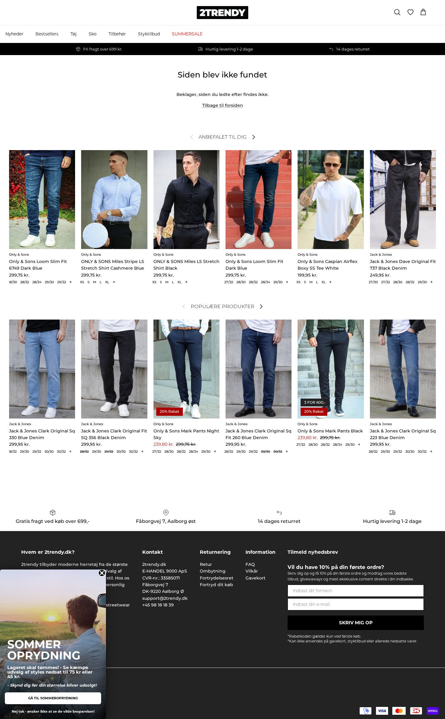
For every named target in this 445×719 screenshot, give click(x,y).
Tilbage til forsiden (222, 105)
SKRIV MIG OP (356, 622)
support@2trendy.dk (165, 598)
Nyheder (14, 34)
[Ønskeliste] (410, 12)
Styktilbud (149, 34)
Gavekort (255, 578)
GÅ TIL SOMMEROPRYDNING (53, 698)
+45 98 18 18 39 (158, 605)
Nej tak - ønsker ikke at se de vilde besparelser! (53, 711)
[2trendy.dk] (222, 12)
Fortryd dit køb (216, 584)
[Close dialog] (101, 573)
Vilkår (252, 571)
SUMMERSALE (187, 34)
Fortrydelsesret (216, 578)
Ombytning (213, 571)
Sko (93, 34)
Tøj (74, 34)
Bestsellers (46, 34)
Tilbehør (117, 34)
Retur (206, 564)
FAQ (250, 564)
